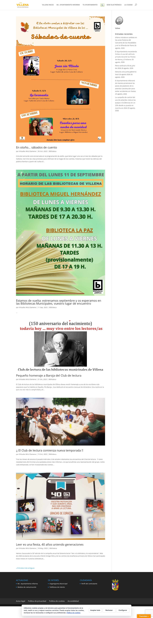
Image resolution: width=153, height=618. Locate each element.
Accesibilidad (73, 601)
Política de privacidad (37, 601)
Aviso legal (20, 601)
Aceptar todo (95, 610)
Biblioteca (52, 151)
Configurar (123, 610)
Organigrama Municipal (58, 584)
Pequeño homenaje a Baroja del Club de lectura (48, 375)
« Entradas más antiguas (25, 568)
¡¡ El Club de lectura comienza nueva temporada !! (49, 450)
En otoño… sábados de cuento (36, 147)
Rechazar (109, 610)
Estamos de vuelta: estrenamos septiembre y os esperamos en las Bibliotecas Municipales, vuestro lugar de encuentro (58, 302)
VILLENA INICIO (48, 5)
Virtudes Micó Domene (27, 151)
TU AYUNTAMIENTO (90, 5)
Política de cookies (57, 601)
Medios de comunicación (27, 587)
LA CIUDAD (128, 5)
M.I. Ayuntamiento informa (28, 584)
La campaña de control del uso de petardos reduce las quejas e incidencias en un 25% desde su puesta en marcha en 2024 (125, 102)
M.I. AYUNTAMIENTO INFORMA (68, 5)
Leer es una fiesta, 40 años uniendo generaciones (49, 544)
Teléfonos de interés (57, 587)
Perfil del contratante (89, 584)
